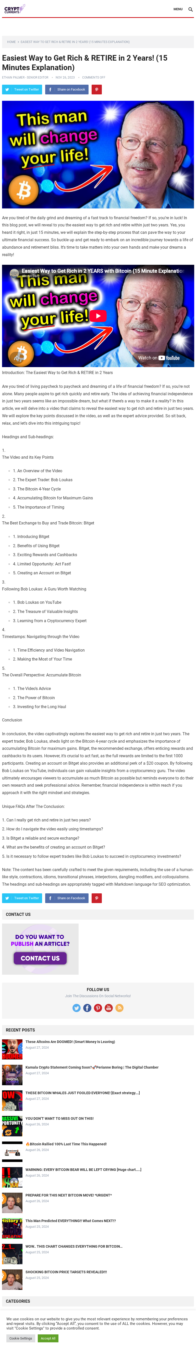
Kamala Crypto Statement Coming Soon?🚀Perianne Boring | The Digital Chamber (92, 1067)
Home (11, 42)
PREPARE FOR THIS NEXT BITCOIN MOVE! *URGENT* (69, 1195)
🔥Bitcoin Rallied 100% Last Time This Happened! (66, 1144)
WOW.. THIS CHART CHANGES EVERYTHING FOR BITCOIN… (74, 1246)
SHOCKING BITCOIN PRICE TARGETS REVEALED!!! (66, 1272)
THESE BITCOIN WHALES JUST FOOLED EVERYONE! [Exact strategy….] (83, 1093)
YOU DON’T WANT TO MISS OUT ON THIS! (60, 1118)
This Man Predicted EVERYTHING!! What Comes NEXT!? (71, 1221)
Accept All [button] (48, 1338)
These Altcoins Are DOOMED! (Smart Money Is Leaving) (70, 1042)
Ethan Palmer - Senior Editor (25, 77)
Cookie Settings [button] (20, 1338)
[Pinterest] (97, 89)
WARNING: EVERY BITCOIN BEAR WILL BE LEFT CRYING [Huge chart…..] (83, 1170)
